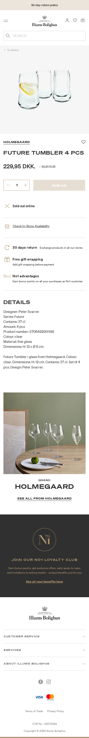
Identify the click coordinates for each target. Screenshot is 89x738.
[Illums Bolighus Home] (44, 21)
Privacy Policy (55, 711)
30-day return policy (44, 5)
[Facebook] (40, 682)
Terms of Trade (34, 711)
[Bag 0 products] (83, 20)
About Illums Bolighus (27, 663)
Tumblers (13, 50)
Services (12, 650)
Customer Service (21, 636)
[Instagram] (48, 682)
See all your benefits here (44, 581)
